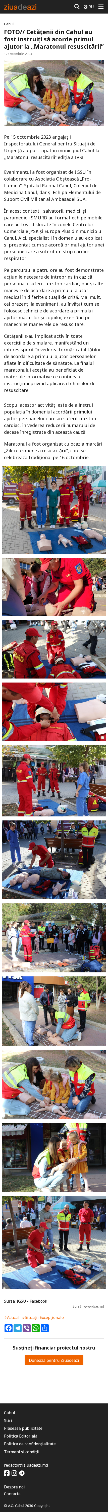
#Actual (11, 1317)
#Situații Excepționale (43, 1317)
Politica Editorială (20, 1436)
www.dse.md (93, 1306)
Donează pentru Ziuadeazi (54, 1360)
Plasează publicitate (23, 1428)
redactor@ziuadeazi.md (26, 1465)
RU (91, 7)
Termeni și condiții (21, 1452)
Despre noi (14, 1487)
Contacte (12, 1493)
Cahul (9, 24)
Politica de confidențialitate (30, 1444)
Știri (8, 1420)
